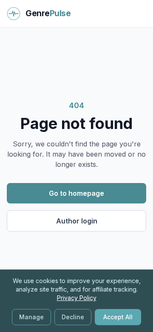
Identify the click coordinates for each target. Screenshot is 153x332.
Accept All (118, 317)
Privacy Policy (76, 297)
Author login (76, 221)
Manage (31, 317)
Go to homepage (76, 193)
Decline (73, 317)
